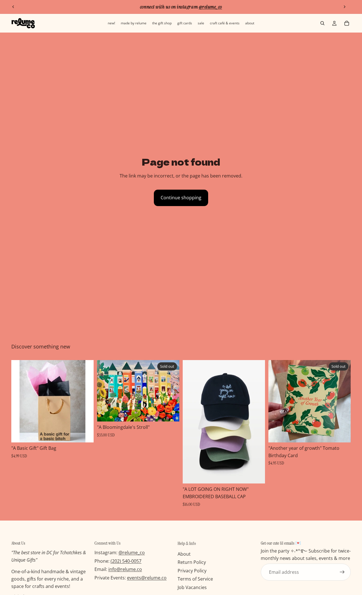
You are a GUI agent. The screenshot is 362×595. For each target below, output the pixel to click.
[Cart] (347, 23)
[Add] (85, 434)
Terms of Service (195, 579)
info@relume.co (125, 569)
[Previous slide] (13, 7)
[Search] (322, 23)
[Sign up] (342, 572)
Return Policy (192, 562)
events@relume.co (147, 578)
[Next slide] (344, 7)
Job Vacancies (192, 587)
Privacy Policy (192, 571)
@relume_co (131, 552)
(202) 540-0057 (126, 561)
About (184, 554)
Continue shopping (181, 197)
